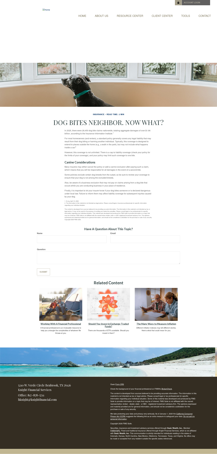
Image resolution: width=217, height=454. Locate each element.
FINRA (113, 430)
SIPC (118, 430)
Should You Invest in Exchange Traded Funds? (108, 325)
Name (39, 233)
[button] (102, 15)
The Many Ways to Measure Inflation (156, 323)
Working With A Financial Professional (61, 323)
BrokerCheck (167, 389)
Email (113, 233)
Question (41, 249)
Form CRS (119, 384)
